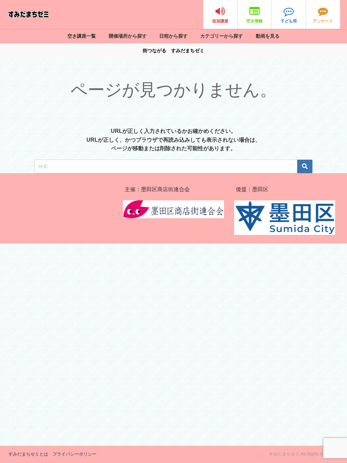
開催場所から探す (128, 36)
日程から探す (173, 36)
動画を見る (268, 36)
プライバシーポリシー (75, 454)
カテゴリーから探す (221, 36)
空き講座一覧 (81, 36)
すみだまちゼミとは (28, 454)
